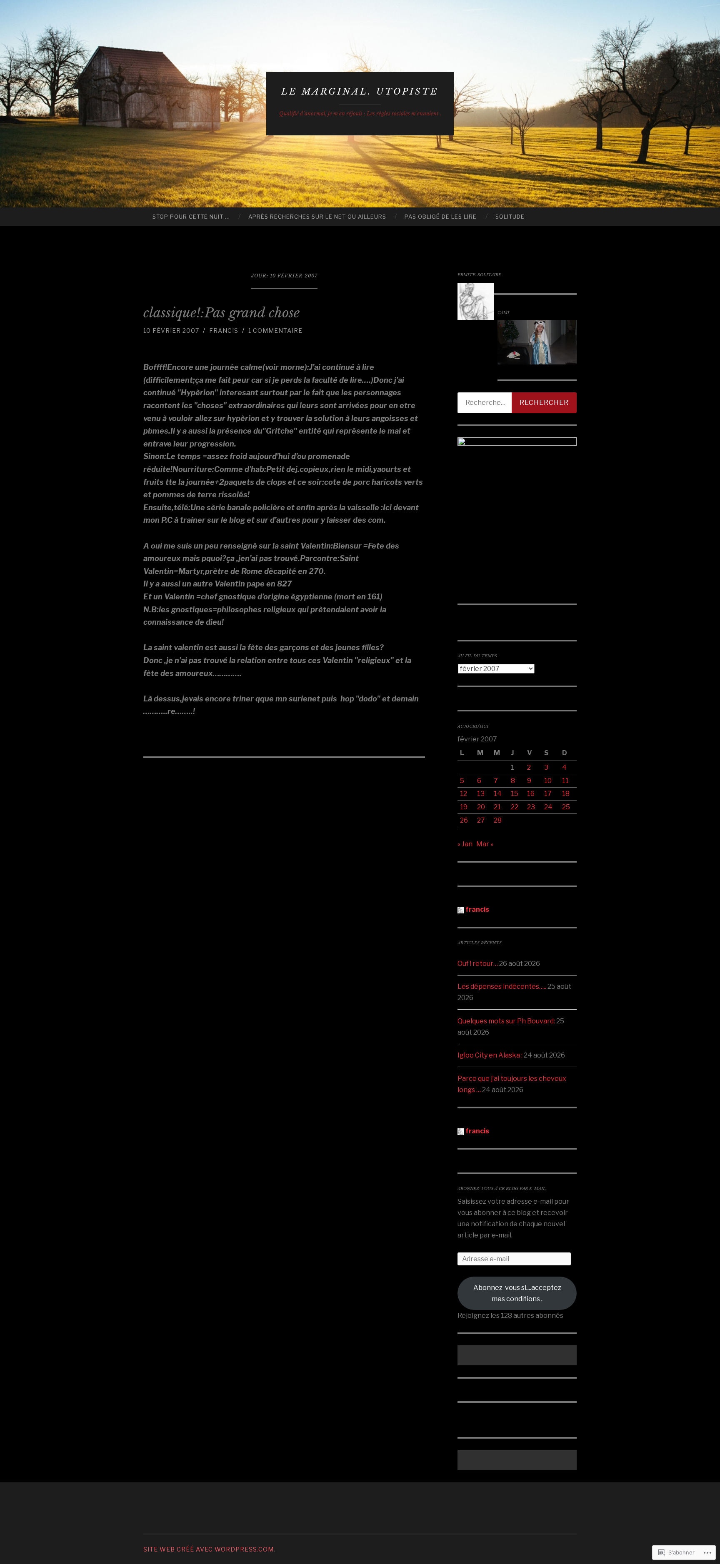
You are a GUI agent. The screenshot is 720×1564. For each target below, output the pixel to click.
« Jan (465, 844)
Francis (223, 330)
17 (548, 794)
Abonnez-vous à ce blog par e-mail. (502, 1188)
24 (548, 807)
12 (463, 794)
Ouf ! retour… (478, 964)
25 (566, 807)
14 (498, 794)
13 (481, 794)
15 (514, 794)
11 (565, 781)
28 (498, 820)
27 (481, 820)
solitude (510, 216)
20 (481, 807)
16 (531, 794)
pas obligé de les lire (441, 216)
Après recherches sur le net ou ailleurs (317, 216)
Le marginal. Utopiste (360, 91)
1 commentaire (275, 330)
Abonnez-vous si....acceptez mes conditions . (517, 1293)
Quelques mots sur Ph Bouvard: (506, 1021)
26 (464, 820)
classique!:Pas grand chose (221, 312)
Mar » (484, 844)
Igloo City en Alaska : (490, 1055)
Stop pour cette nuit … (191, 216)
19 (464, 807)
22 (514, 807)
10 (548, 781)
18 (566, 794)
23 (531, 807)
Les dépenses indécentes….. (502, 986)
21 (497, 807)
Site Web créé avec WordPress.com (208, 1549)
